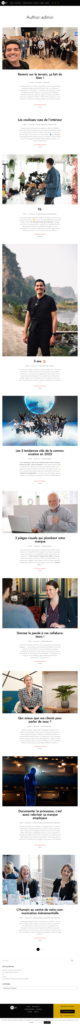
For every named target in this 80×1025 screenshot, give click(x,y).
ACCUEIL (12, 3)
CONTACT (36, 1012)
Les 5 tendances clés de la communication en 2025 (40, 452)
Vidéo (55, 124)
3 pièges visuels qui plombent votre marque (40, 540)
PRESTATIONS (18, 3)
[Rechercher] (71, 960)
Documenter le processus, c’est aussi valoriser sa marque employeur (40, 814)
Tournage (49, 124)
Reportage (47, 82)
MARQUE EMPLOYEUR (27, 3)
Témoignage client (47, 726)
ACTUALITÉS (36, 3)
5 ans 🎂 (40, 361)
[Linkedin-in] (53, 3)
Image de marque (42, 124)
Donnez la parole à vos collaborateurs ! (40, 635)
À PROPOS (30, 1012)
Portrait (51, 366)
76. (40, 209)
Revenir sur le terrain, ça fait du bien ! (40, 76)
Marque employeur (52, 214)
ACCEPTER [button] (47, 1022)
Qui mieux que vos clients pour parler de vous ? (40, 720)
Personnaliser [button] (39, 1022)
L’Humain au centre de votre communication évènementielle (40, 911)
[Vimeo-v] (55, 3)
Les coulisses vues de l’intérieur (40, 120)
